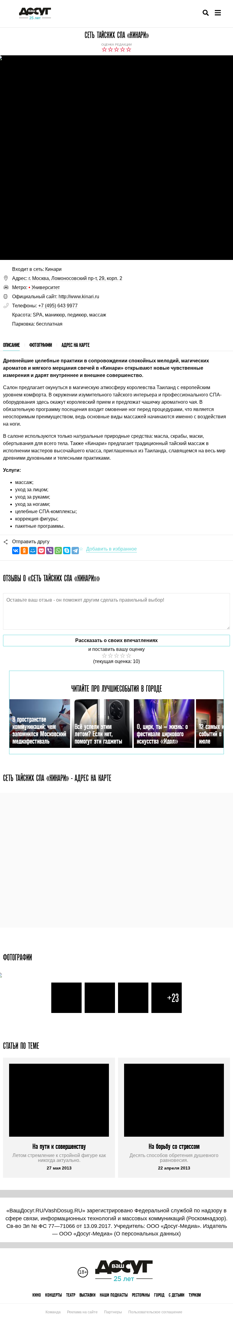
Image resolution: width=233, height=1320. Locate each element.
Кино (36, 1295)
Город (159, 1295)
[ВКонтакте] (15, 550)
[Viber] (49, 550)
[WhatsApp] (58, 550)
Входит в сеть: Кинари (37, 269)
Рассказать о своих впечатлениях (116, 640)
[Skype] (66, 550)
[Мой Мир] (32, 550)
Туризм (195, 1295)
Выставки (87, 1295)
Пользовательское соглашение (155, 1312)
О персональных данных (147, 1234)
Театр (70, 1295)
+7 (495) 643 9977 (58, 305)
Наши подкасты (114, 1295)
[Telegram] (75, 550)
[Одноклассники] (24, 550)
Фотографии (40, 345)
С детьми (176, 1295)
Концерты (53, 1295)
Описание (11, 345)
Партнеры (113, 1312)
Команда (53, 1312)
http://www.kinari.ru (79, 296)
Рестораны (141, 1295)
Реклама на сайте (82, 1312)
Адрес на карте (75, 345)
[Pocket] (41, 550)
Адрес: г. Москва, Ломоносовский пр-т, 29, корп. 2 (67, 278)
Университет (44, 287)
